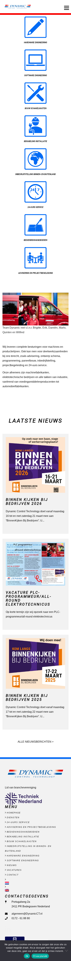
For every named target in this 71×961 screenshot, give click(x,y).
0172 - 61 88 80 (21, 918)
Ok (26, 956)
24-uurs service (18, 822)
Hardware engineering (23, 856)
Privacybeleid (40, 956)
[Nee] (67, 950)
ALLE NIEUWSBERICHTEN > (35, 741)
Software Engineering (23, 860)
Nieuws (12, 865)
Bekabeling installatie (23, 837)
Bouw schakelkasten (22, 841)
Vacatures (14, 870)
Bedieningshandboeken (23, 832)
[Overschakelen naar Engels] (35, 890)
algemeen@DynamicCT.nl (27, 913)
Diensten (13, 817)
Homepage (14, 813)
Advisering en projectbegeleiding (31, 827)
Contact (12, 875)
